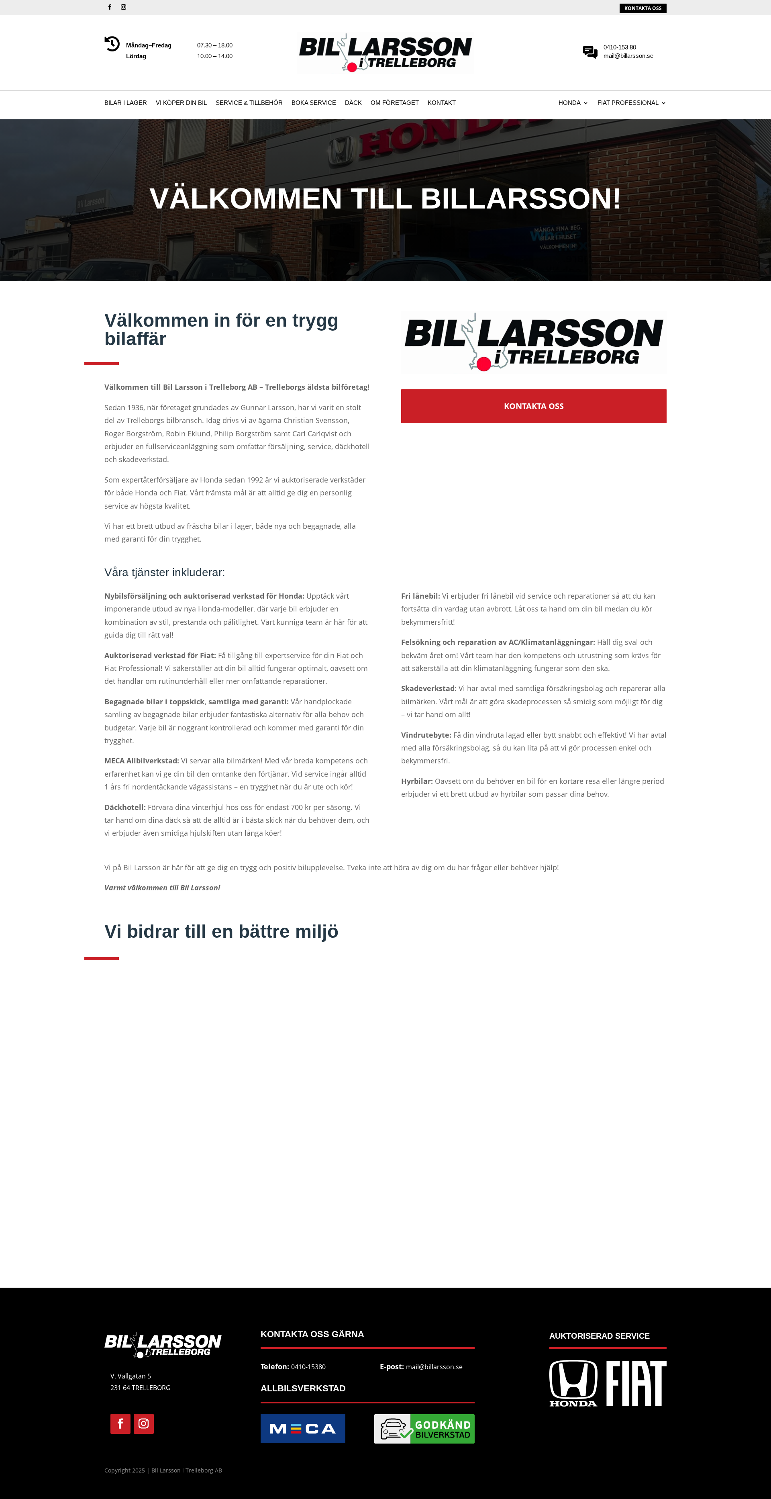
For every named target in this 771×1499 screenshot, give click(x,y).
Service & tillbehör (249, 103)
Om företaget (395, 103)
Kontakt (442, 103)
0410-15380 (308, 1366)
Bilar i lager (125, 103)
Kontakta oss (534, 406)
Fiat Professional (628, 103)
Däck (353, 103)
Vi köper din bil (181, 103)
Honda (570, 103)
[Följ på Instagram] (123, 7)
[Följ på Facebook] (109, 7)
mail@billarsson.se (434, 1366)
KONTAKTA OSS (643, 8)
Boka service (314, 103)
